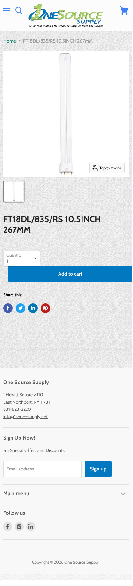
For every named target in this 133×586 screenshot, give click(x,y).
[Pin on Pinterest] (45, 308)
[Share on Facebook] (8, 308)
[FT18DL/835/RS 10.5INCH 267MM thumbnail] (14, 191)
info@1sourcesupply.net (25, 416)
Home (9, 41)
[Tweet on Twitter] (20, 308)
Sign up (98, 469)
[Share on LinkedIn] (33, 308)
